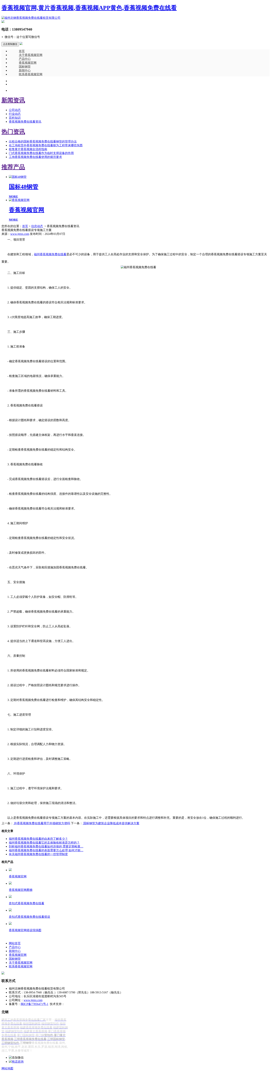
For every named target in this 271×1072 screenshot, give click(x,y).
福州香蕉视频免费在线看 (50, 254)
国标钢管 (25, 66)
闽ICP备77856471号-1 (34, 1004)
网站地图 (7, 1068)
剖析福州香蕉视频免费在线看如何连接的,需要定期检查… (46, 846)
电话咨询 (18, 1061)
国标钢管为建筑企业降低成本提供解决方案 (111, 823)
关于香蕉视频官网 (30, 55)
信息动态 (37, 226)
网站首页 (15, 943)
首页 (22, 51)
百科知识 (15, 117)
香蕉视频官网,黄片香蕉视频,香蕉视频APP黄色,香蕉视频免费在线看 (89, 7)
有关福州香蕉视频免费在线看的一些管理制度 (38, 854)
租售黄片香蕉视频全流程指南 (28, 149)
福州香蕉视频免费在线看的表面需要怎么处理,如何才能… (46, 850)
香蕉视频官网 (28, 62)
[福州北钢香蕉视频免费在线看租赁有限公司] (30, 17)
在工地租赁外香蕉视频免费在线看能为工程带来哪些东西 (46, 145)
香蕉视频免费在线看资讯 (25, 121)
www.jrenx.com (19, 233)
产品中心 (25, 58)
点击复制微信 (10, 44)
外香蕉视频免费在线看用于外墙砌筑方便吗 (41, 823)
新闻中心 (25, 70)
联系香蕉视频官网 (30, 74)
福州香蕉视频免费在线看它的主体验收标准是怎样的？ (44, 842)
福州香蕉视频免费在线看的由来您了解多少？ (38, 838)
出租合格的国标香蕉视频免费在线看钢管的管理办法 (43, 141)
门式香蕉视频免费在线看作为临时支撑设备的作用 (41, 153)
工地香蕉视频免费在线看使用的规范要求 (35, 156)
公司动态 (15, 110)
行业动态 (15, 113)
